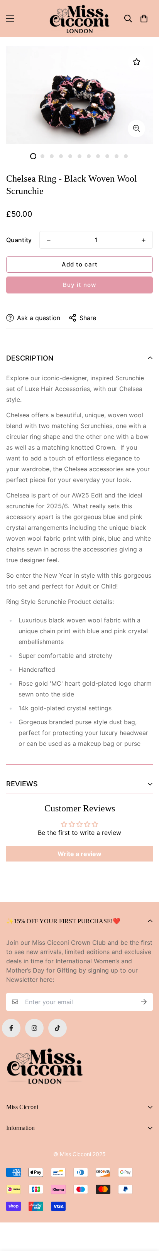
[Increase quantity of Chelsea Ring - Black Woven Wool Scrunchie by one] (143, 240)
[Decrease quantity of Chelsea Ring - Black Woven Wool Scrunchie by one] (49, 240)
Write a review (79, 854)
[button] (144, 18)
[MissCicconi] (79, 18)
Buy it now (79, 284)
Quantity (19, 240)
